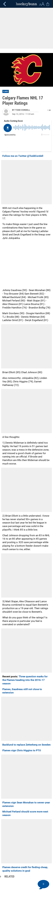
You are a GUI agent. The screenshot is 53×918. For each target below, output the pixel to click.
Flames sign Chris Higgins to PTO (21, 750)
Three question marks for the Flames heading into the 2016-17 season (25, 680)
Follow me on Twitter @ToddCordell (22, 155)
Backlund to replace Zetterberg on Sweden (26, 744)
